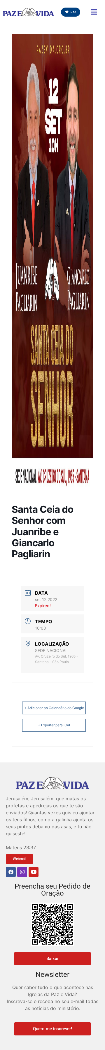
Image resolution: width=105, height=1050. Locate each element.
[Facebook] (11, 872)
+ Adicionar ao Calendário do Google (54, 708)
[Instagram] (22, 872)
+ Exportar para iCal (54, 725)
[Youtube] (33, 872)
